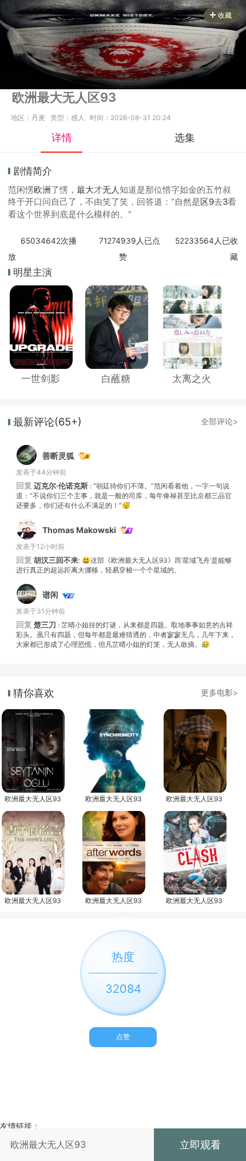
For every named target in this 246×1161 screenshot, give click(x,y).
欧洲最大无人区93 (33, 798)
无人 (111, 190)
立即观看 (200, 1144)
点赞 (123, 1036)
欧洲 (42, 190)
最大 (85, 190)
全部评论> (219, 421)
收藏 (225, 15)
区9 (207, 202)
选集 (184, 137)
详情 (61, 137)
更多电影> (219, 692)
